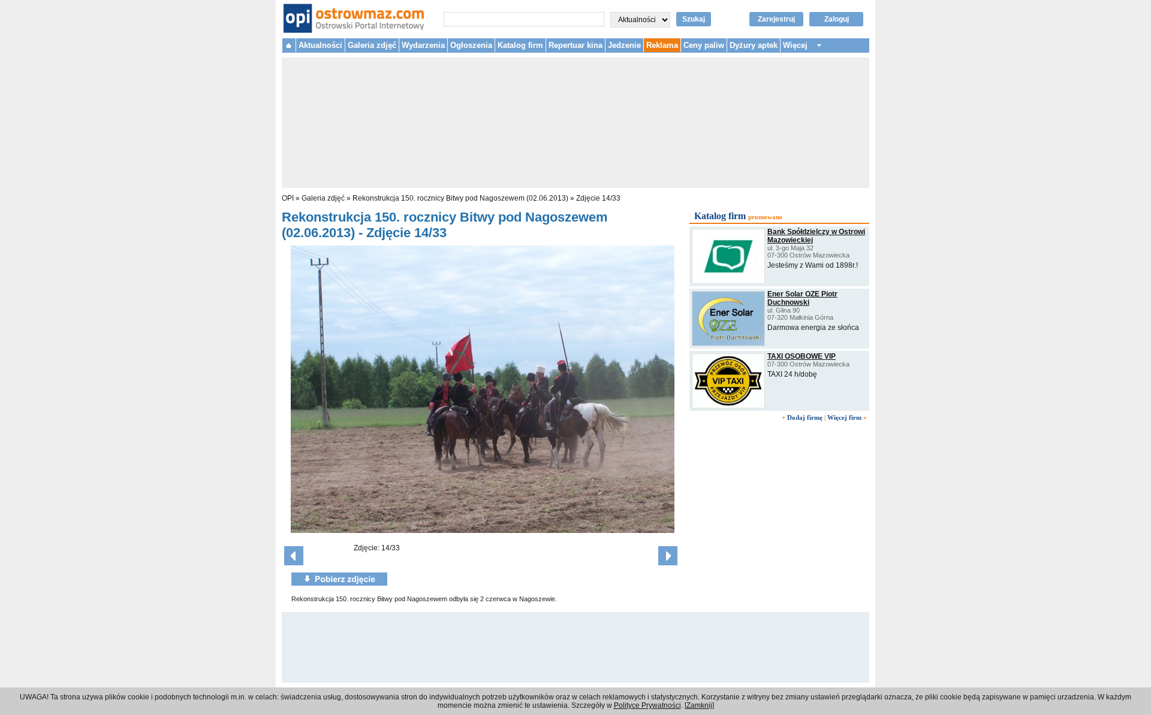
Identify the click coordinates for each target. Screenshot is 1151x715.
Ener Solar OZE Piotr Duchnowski (802, 298)
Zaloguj (836, 19)
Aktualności (320, 45)
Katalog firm (520, 45)
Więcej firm (844, 417)
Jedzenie (624, 45)
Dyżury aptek (754, 45)
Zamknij (699, 705)
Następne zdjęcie (667, 555)
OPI (288, 198)
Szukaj (693, 19)
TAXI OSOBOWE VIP (801, 356)
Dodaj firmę (804, 417)
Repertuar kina (575, 45)
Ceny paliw (703, 45)
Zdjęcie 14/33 (598, 198)
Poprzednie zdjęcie (293, 555)
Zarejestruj (776, 19)
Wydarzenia (423, 45)
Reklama (662, 45)
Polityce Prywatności (647, 705)
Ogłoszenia (471, 45)
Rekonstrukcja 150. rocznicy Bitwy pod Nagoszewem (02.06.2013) (460, 198)
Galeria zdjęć (372, 45)
